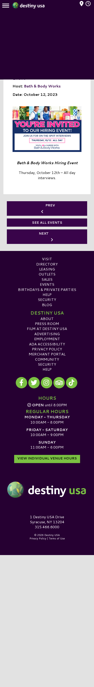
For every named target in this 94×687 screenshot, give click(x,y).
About (47, 318)
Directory (47, 264)
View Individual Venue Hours (47, 458)
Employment (47, 338)
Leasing (47, 269)
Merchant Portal (47, 354)
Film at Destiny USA (47, 328)
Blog (47, 304)
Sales (47, 279)
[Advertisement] (47, 45)
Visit (47, 258)
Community (47, 359)
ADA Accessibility (47, 344)
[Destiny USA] (47, 490)
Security (47, 299)
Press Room (47, 323)
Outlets (47, 274)
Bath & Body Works (42, 86)
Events (47, 284)
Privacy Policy (47, 349)
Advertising (47, 333)
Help (47, 294)
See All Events (47, 222)
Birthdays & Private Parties (47, 289)
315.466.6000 (47, 526)
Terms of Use (57, 538)
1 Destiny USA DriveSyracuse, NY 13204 (47, 519)
